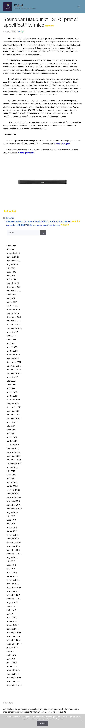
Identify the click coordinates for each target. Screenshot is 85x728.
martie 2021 (12, 441)
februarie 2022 (13, 400)
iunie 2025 (11, 272)
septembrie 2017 (14, 599)
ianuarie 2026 (13, 257)
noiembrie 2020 (14, 456)
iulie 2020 (11, 471)
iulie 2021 (11, 426)
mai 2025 (11, 276)
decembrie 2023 (14, 317)
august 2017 (12, 602)
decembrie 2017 (14, 587)
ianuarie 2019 (13, 539)
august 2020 (12, 467)
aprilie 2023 (12, 347)
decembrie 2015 (14, 678)
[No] (82, 721)
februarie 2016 (13, 670)
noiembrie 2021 (13, 411)
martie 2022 (12, 396)
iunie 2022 (11, 385)
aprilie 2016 (12, 663)
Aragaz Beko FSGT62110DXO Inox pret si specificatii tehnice (33, 225)
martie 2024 (12, 306)
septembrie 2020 (14, 463)
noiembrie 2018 (13, 546)
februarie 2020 (13, 490)
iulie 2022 (11, 381)
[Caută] (43, 232)
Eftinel (18, 5)
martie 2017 (12, 621)
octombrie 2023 (14, 324)
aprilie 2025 (12, 279)
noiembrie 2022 (14, 366)
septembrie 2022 (14, 373)
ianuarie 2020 (13, 494)
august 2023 (12, 332)
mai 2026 (11, 249)
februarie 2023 (13, 355)
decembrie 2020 (14, 452)
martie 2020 (12, 486)
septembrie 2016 (14, 644)
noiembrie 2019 (13, 501)
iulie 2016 (11, 651)
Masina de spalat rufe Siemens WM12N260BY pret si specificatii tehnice (38, 221)
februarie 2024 (13, 309)
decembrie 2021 (14, 407)
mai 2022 (11, 388)
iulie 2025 (11, 268)
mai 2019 (11, 524)
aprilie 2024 (12, 302)
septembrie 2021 (14, 418)
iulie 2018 (11, 561)
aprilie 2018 (12, 572)
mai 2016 (11, 659)
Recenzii (10, 218)
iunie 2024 (11, 294)
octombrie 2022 (14, 370)
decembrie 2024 (14, 287)
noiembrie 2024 (14, 291)
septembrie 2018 (14, 554)
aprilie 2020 (12, 482)
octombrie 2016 (14, 640)
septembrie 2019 (14, 509)
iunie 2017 (11, 610)
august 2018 (12, 557)
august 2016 (12, 648)
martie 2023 (12, 351)
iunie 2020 (11, 475)
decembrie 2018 (14, 542)
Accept (42, 723)
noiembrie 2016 (13, 636)
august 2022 (12, 377)
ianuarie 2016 (13, 674)
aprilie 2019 (12, 527)
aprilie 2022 (12, 392)
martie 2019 (12, 531)
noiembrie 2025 (14, 261)
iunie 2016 (11, 655)
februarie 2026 (13, 253)
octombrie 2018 (13, 550)
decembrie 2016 (14, 633)
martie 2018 (12, 576)
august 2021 (12, 422)
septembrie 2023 (14, 328)
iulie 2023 (11, 336)
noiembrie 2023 (14, 321)
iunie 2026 (11, 246)
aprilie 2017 (12, 618)
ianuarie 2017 (13, 629)
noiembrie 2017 (13, 591)
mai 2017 (11, 614)
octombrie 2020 (14, 460)
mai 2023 (11, 343)
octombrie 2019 (14, 505)
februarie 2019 (13, 535)
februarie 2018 (13, 580)
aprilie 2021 (12, 437)
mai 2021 (11, 433)
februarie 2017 (13, 625)
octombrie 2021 (13, 415)
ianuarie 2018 (13, 584)
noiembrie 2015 (13, 681)
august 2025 (12, 264)
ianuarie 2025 (13, 283)
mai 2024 (11, 298)
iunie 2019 (11, 520)
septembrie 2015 (14, 685)
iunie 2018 (11, 565)
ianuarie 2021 (13, 448)
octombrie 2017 (13, 595)
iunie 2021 (11, 430)
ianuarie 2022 (13, 403)
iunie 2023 (11, 339)
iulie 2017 (11, 606)
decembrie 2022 (14, 362)
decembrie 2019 (14, 497)
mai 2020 (11, 478)
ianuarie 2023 (13, 358)
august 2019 (12, 512)
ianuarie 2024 (13, 313)
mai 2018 (11, 569)
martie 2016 (12, 666)
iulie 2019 (11, 516)
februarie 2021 (13, 445)
